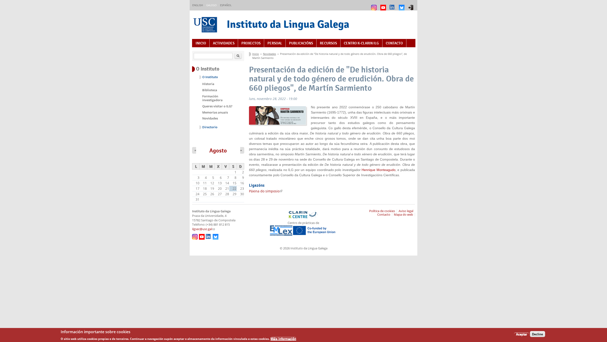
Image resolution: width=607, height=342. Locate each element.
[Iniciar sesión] (411, 5)
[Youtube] (383, 5)
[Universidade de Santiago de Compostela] (206, 25)
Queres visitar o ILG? (217, 106)
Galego (211, 5)
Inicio (201, 43)
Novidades (269, 54)
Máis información (283, 338)
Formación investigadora (212, 98)
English (197, 5)
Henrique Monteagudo (378, 170)
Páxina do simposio (265, 191)
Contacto (394, 43)
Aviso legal (406, 211)
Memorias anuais (215, 112)
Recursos (328, 43)
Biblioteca (209, 90)
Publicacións (301, 43)
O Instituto (210, 77)
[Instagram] (374, 5)
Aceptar (521, 334)
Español (226, 5)
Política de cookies (382, 211)
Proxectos (251, 43)
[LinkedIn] (393, 5)
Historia (208, 84)
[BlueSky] (402, 5)
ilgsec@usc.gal (203, 229)
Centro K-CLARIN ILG (361, 43)
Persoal (274, 43)
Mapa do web (403, 214)
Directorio (209, 127)
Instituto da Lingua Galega (288, 24)
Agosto (218, 150)
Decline (537, 334)
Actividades (224, 43)
